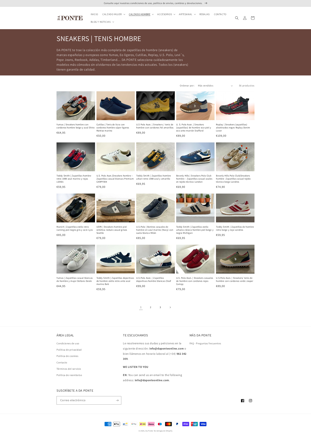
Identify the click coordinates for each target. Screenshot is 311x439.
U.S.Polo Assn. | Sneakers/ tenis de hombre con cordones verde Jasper (234, 280)
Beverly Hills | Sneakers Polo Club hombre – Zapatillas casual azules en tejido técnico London (194, 178)
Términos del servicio (69, 368)
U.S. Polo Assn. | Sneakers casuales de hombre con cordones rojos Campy (194, 281)
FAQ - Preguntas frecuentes (205, 343)
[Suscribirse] (117, 400)
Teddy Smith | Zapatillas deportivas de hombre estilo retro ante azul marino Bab (115, 281)
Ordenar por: (187, 85)
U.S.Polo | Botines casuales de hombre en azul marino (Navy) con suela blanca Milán (154, 229)
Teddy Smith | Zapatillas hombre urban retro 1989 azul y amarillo (153, 177)
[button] (113, 14)
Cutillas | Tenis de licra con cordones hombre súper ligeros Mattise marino (112, 127)
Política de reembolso (69, 375)
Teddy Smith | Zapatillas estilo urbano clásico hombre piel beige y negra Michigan (194, 229)
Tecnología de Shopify (163, 431)
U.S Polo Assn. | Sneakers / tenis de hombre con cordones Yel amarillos (154, 126)
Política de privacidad (69, 349)
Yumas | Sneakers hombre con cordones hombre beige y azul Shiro (75, 126)
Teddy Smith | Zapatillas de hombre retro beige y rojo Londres (235, 228)
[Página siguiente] (170, 307)
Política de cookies (67, 356)
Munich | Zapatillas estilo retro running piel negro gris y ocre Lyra (75, 228)
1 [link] (141, 307)
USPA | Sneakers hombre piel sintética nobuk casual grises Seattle (111, 229)
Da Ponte (149, 431)
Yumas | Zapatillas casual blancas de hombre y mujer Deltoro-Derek (75, 280)
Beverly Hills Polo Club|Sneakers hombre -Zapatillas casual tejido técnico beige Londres (233, 178)
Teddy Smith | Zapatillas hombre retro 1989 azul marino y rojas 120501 (74, 178)
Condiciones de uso (68, 343)
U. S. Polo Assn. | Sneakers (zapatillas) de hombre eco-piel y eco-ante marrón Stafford (193, 127)
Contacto (62, 362)
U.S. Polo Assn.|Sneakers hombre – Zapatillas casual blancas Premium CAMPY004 (115, 178)
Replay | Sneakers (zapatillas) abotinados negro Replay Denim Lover (233, 127)
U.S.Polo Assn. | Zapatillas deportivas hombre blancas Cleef (153, 280)
